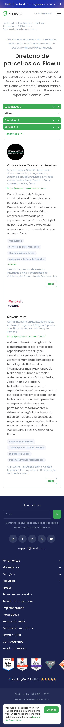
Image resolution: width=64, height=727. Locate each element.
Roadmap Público (14, 648)
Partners (40, 23)
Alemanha (8, 26)
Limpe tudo (12, 133)
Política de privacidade (18, 628)
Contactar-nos (13, 641)
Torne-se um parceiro (17, 594)
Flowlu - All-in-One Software (17, 23)
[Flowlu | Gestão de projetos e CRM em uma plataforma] (12, 13)
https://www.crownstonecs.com (26, 188)
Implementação (13, 608)
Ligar (51, 283)
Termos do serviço (15, 621)
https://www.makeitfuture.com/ (26, 336)
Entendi (51, 709)
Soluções (9, 574)
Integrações (11, 614)
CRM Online (24, 26)
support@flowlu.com (32, 548)
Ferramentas (11, 560)
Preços (7, 587)
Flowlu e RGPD (12, 635)
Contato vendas (43, 13)
